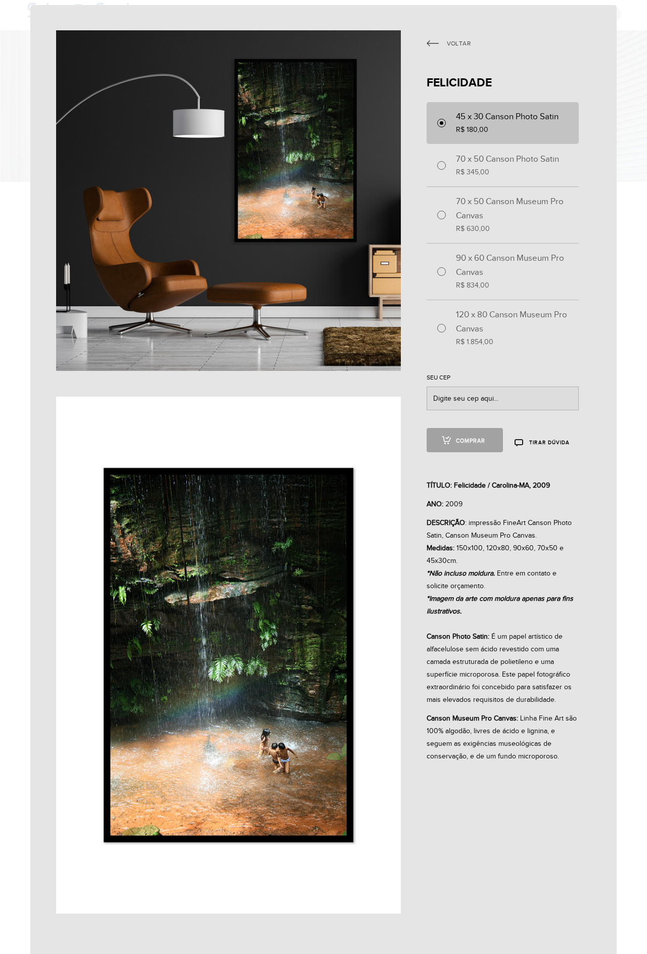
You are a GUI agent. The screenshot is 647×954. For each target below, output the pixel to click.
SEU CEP (438, 377)
